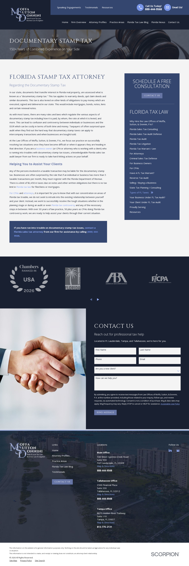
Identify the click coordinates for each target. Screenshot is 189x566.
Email (142, 359)
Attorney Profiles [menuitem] (98, 22)
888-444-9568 (153, 9)
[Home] (27, 15)
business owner (44, 148)
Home (55, 450)
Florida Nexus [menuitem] (158, 22)
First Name (101, 350)
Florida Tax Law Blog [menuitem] (137, 22)
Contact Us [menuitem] (173, 22)
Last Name (145, 350)
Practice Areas (59, 461)
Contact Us (152, 95)
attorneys (29, 193)
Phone (99, 359)
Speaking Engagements (69, 7)
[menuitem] (152, 123)
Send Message (105, 412)
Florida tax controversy (63, 205)
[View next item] (98, 299)
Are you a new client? (106, 368)
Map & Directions (106, 466)
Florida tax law (23, 186)
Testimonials (91, 7)
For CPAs (14, 193)
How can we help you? (106, 378)
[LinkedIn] (170, 450)
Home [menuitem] (65, 22)
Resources (107, 7)
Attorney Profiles (61, 455)
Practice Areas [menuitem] (117, 22)
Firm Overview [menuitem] (78, 22)
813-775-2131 (104, 526)
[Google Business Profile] (178, 450)
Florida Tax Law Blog (62, 466)
